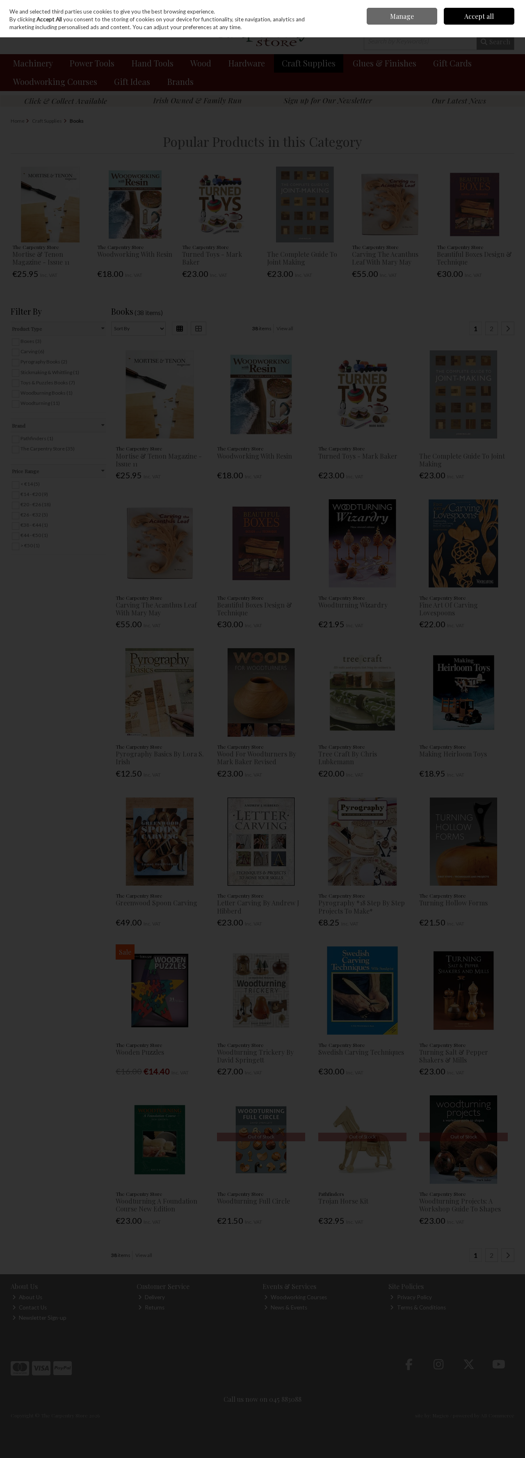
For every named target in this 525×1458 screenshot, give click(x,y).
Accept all (479, 16)
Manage (402, 16)
